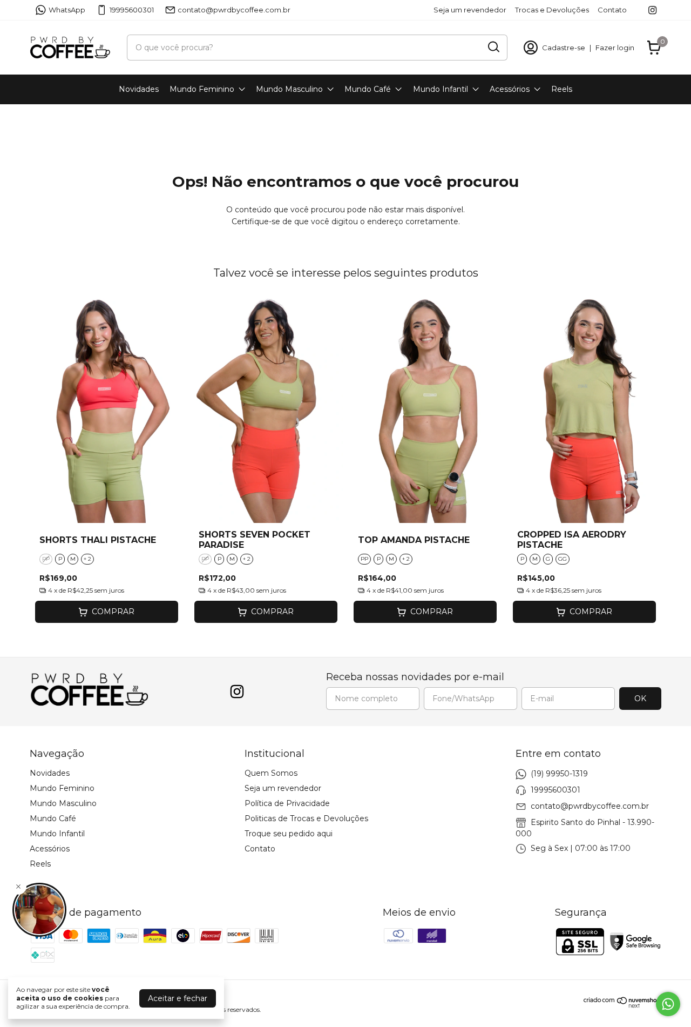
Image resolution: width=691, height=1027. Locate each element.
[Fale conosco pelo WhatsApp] (668, 1004)
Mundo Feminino (202, 89)
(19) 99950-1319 (559, 773)
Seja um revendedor (469, 9)
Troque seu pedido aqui (289, 833)
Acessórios (510, 89)
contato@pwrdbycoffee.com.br (234, 9)
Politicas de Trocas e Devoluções (306, 818)
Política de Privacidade (287, 803)
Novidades (139, 89)
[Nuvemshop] (622, 1005)
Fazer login (614, 47)
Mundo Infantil (440, 89)
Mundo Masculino (289, 89)
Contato (612, 9)
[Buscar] (493, 47)
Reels (561, 89)
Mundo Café (367, 89)
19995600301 (132, 9)
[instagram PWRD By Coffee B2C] (652, 10)
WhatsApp (67, 9)
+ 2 (87, 558)
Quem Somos (271, 773)
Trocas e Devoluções (552, 9)
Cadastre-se (563, 47)
